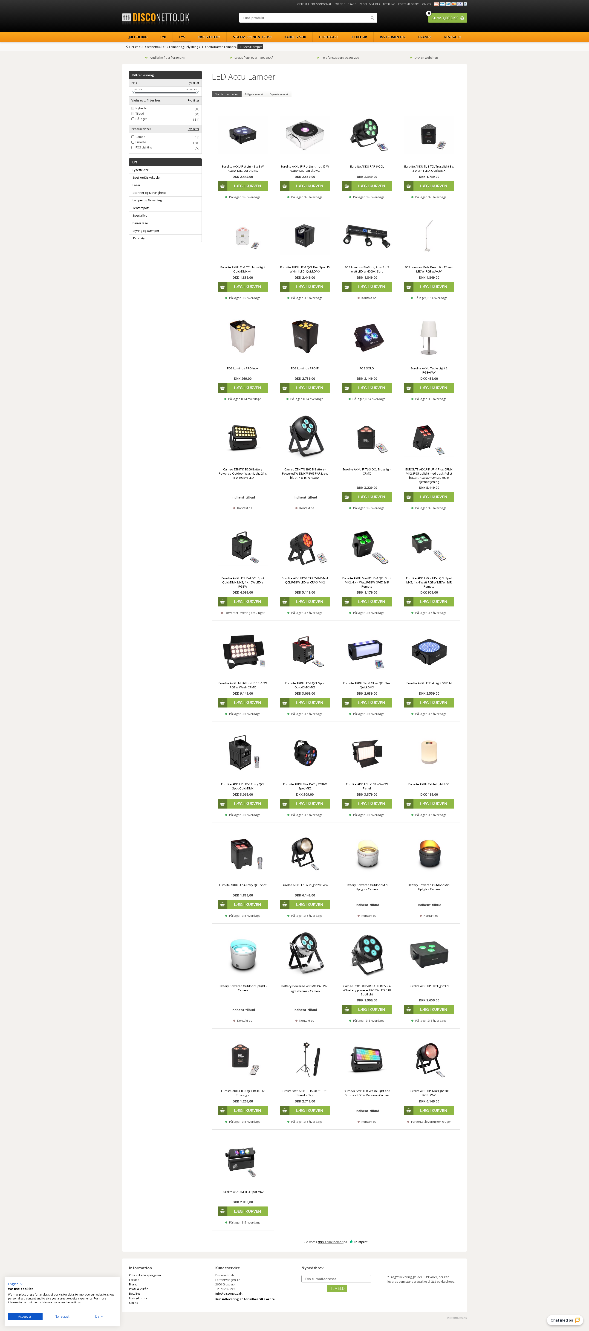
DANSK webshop (426, 57)
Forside (340, 4)
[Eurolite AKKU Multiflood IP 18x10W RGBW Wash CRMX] (243, 651)
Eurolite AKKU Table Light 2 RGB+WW (429, 370)
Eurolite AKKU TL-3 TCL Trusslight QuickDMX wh (242, 269)
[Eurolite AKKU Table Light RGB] (429, 753)
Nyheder (142, 108)
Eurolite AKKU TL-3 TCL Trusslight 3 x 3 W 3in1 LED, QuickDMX (429, 168)
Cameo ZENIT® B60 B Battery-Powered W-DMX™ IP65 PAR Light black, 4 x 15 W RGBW (305, 473)
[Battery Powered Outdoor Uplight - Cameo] (243, 954)
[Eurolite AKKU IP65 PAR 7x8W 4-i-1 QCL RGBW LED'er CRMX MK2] (305, 547)
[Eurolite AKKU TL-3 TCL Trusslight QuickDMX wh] (243, 236)
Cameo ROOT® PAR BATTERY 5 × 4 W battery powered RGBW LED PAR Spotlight (367, 990)
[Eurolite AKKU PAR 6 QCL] (367, 135)
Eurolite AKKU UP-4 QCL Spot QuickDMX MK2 (305, 685)
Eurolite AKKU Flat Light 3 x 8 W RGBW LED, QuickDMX (243, 168)
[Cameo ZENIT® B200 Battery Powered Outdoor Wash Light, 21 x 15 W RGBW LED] (243, 438)
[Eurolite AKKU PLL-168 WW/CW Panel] (367, 753)
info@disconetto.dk (229, 1293)
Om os (426, 4)
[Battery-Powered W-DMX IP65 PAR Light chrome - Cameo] (305, 954)
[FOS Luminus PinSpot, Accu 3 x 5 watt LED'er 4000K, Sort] (367, 236)
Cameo (140, 136)
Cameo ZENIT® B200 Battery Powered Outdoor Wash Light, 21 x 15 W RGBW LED (243, 473)
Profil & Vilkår (369, 4)
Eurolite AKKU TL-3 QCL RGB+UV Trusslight (243, 1093)
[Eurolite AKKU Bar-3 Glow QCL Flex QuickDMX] (367, 651)
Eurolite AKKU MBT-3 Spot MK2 (243, 1192)
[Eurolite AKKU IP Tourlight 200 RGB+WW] (429, 1059)
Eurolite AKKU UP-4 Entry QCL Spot (242, 885)
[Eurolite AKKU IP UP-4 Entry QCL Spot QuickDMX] (243, 753)
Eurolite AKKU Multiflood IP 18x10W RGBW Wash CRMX (243, 685)
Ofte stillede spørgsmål (314, 4)
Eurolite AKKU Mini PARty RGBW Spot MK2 (305, 786)
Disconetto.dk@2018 (457, 1317)
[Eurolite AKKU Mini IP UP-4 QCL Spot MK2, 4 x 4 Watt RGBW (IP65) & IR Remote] (367, 547)
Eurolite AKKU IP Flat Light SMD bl (429, 683)
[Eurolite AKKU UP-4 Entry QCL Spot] (243, 854)
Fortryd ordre (408, 4)
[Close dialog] (171, 1186)
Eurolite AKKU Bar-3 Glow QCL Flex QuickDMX (366, 685)
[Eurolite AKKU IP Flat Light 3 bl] (429, 954)
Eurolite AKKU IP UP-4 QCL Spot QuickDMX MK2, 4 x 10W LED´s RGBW (243, 582)
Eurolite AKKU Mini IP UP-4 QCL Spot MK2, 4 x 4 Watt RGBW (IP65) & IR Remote (366, 582)
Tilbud (140, 113)
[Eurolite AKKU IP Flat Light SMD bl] (429, 651)
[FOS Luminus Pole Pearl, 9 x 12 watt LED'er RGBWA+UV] (429, 236)
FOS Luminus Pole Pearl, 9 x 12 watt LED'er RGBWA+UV (429, 269)
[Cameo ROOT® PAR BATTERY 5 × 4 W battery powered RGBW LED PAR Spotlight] (367, 954)
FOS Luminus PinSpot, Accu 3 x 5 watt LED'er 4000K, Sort (367, 269)
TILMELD (337, 1288)
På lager (141, 118)
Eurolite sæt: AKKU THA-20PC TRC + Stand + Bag (305, 1093)
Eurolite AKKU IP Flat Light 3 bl (429, 986)
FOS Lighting (144, 147)
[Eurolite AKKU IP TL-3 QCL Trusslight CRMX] (367, 438)
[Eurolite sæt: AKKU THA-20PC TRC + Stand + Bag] (305, 1059)
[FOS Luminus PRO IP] (305, 337)
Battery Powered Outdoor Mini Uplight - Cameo (367, 887)
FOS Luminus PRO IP (305, 368)
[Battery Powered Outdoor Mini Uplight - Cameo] (367, 854)
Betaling (389, 4)
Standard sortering (226, 94)
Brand (352, 4)
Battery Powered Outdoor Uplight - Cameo (243, 988)
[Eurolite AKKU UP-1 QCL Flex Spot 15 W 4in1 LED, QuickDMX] (305, 236)
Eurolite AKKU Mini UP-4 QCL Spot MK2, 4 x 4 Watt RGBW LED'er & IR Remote (429, 582)
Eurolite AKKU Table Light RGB (429, 784)
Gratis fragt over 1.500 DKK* (253, 57)
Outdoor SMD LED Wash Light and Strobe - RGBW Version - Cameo (367, 1093)
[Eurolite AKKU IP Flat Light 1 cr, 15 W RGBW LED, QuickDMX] (305, 135)
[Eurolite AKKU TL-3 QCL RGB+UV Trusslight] (243, 1059)
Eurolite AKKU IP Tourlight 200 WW (305, 885)
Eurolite (141, 142)
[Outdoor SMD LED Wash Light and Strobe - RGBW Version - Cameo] (367, 1059)
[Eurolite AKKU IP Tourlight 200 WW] (305, 854)
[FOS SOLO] (367, 337)
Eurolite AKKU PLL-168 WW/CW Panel (367, 786)
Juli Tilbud (138, 37)
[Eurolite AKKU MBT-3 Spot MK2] (243, 1160)
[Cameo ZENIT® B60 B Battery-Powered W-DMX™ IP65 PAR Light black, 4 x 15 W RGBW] (305, 438)
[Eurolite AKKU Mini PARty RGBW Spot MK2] (305, 753)
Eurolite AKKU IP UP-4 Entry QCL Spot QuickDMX (242, 786)
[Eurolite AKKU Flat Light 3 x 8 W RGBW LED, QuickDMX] (243, 135)
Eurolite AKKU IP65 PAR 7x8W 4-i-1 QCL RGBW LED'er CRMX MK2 (305, 580)
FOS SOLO (367, 368)
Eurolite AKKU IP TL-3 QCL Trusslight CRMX (367, 471)
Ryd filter (193, 83)
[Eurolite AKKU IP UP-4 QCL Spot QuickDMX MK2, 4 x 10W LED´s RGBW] (243, 547)
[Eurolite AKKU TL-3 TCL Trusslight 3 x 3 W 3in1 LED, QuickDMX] (429, 135)
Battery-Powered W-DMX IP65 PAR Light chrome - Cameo (305, 988)
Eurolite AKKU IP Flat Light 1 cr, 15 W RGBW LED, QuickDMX (305, 168)
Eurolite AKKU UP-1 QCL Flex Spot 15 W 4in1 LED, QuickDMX (305, 269)
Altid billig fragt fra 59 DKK (167, 57)
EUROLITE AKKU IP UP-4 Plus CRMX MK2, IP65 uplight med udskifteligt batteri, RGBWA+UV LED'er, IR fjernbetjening (429, 475)
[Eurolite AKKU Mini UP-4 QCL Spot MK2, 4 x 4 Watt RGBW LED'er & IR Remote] (429, 547)
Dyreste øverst (279, 94)
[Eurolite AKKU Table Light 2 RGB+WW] (429, 337)
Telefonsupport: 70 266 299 (340, 57)
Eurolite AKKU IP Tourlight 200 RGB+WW (429, 1093)
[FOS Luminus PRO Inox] (243, 337)
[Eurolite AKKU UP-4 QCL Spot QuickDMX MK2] (305, 651)
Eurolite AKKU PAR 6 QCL (367, 166)
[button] (15, 1284)
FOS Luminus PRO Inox (242, 368)
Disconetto (151, 47)
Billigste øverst (254, 94)
